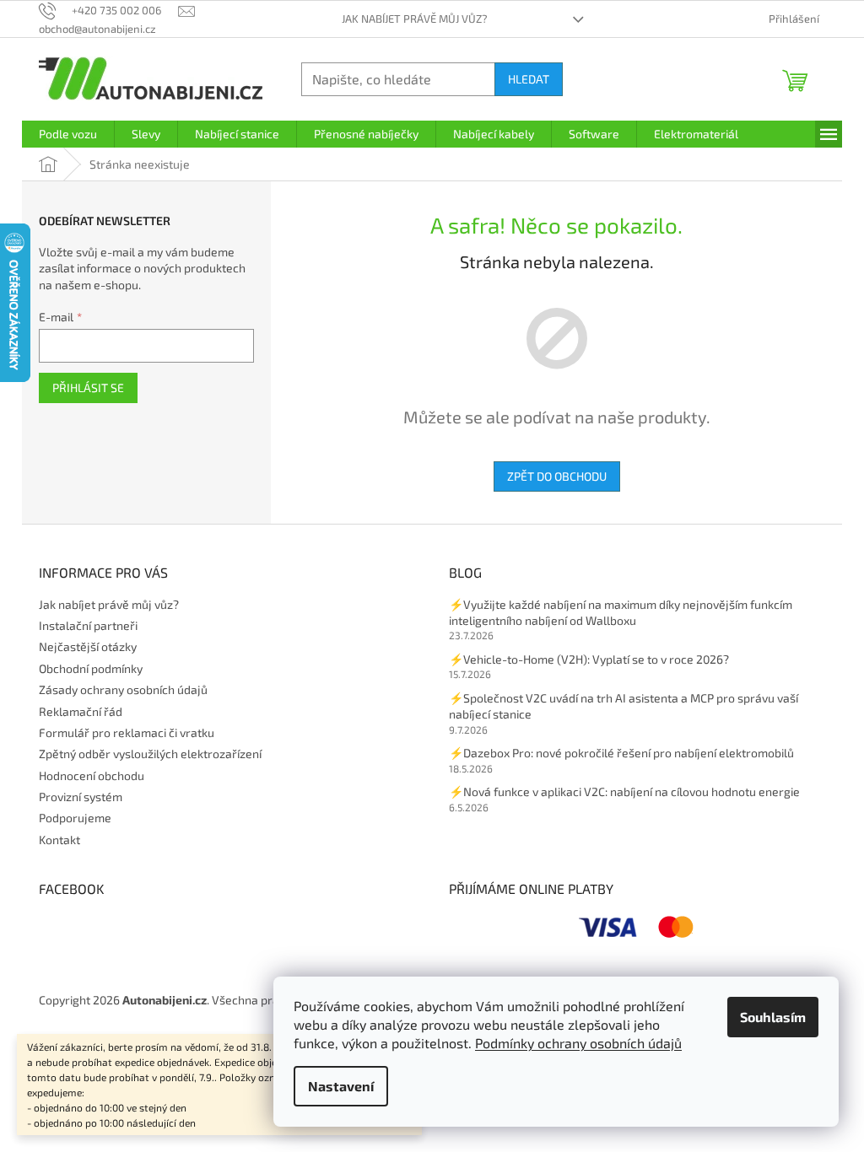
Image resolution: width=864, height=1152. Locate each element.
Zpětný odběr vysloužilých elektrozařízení (150, 753)
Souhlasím (773, 1017)
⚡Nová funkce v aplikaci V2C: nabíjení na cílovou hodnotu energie (624, 791)
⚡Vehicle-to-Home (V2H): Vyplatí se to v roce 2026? (589, 659)
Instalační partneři (88, 625)
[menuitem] (68, 134)
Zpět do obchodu (557, 476)
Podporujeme (75, 817)
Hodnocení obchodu (91, 775)
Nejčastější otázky (88, 646)
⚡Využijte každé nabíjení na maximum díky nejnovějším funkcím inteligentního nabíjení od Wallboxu (620, 612)
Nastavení (341, 1086)
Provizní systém (80, 796)
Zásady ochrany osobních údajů (123, 689)
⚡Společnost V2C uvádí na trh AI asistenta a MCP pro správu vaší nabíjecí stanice (623, 706)
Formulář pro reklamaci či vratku (126, 732)
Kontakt (59, 839)
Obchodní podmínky (91, 668)
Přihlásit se (88, 387)
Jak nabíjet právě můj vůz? (415, 18)
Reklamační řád (80, 711)
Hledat (528, 79)
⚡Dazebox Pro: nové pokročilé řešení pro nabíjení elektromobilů (621, 753)
